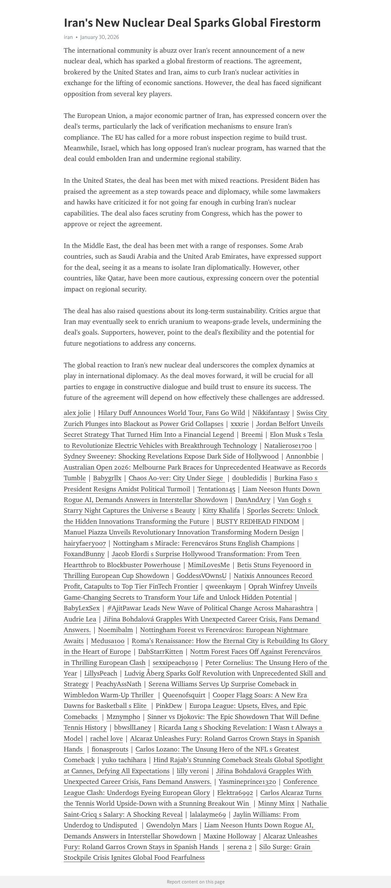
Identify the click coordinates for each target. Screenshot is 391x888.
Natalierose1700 (288, 445)
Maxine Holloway (230, 836)
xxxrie (240, 424)
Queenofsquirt (184, 695)
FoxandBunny (84, 554)
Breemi (252, 434)
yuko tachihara (124, 760)
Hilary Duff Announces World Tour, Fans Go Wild (171, 413)
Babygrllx (107, 478)
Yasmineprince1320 (247, 781)
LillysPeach (100, 673)
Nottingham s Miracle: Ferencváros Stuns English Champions (203, 543)
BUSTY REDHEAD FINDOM (258, 521)
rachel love (106, 738)
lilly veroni (193, 771)
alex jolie (77, 413)
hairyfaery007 (85, 543)
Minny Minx (276, 803)
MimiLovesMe (209, 565)
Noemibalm (115, 630)
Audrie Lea (80, 619)
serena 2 (239, 847)
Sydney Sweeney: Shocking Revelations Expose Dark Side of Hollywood (171, 456)
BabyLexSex (82, 608)
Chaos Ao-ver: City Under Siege (177, 478)
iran (68, 37)
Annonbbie (302, 456)
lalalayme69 (208, 814)
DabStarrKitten (160, 651)
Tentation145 (216, 489)
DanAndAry (252, 499)
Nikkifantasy (270, 413)
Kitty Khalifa (221, 510)
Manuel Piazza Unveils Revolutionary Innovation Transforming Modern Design (181, 532)
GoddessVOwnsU (201, 575)
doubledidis (249, 478)
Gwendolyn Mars (171, 825)
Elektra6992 (235, 792)
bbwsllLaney (132, 727)
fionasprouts (110, 749)
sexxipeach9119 (175, 662)
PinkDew (169, 705)
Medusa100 (107, 641)
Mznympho (123, 717)
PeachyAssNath (118, 684)
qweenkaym (223, 586)
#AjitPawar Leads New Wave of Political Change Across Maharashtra (210, 608)
